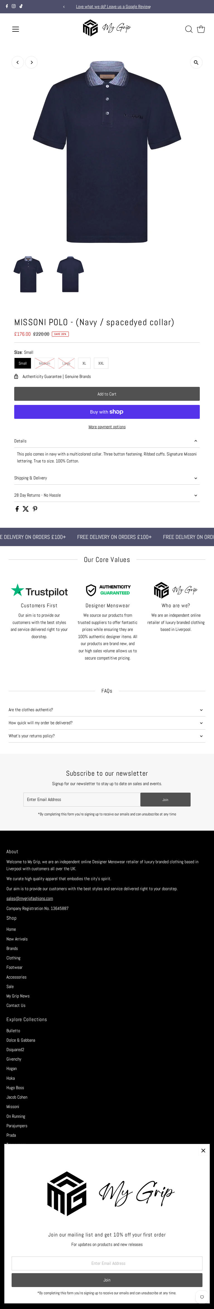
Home (11, 929)
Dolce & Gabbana (20, 1040)
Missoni (12, 1106)
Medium (44, 363)
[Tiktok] (21, 6)
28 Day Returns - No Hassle (37, 495)
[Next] (150, 7)
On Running (15, 1116)
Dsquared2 (15, 1049)
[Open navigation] (32, 29)
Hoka (10, 1078)
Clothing (13, 958)
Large (66, 363)
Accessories (16, 977)
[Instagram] (13, 6)
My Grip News (18, 996)
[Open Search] (189, 29)
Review (138, 6)
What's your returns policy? (32, 736)
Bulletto (13, 1031)
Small (23, 363)
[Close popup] (203, 1150)
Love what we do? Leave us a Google (101, 6)
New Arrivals (17, 939)
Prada (11, 1135)
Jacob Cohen (16, 1097)
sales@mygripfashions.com (29, 898)
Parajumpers (16, 1126)
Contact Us (15, 1005)
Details (20, 441)
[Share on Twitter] (26, 510)
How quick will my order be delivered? (40, 723)
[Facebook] (6, 6)
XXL (101, 363)
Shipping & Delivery (30, 478)
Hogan (11, 1068)
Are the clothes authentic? (31, 710)
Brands (12, 948)
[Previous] (64, 7)
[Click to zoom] (196, 62)
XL (84, 363)
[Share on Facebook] (18, 510)
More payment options (107, 427)
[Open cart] (201, 29)
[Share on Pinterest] (35, 510)
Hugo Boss (15, 1088)
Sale (10, 986)
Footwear (14, 967)
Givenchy (13, 1059)
